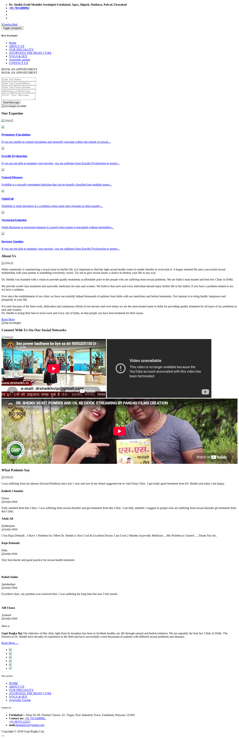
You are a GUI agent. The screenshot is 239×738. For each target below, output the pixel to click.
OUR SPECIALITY (21, 49)
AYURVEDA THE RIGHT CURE (30, 52)
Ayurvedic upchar (19, 59)
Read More (8, 319)
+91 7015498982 (35, 718)
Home (12, 42)
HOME (13, 683)
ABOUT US (16, 46)
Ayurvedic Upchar (20, 700)
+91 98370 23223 (19, 721)
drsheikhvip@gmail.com (29, 725)
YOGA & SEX (18, 56)
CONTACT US (18, 63)
